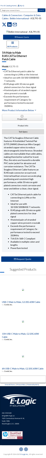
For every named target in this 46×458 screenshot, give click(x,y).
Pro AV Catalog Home (9, 6)
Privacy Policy (21, 384)
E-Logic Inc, (24, 454)
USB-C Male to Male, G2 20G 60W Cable (21, 302)
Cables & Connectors (12, 15)
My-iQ (22, 6)
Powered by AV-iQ (33, 384)
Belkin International (19, 18)
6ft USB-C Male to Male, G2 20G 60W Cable (23, 368)
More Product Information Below (18, 110)
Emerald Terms (10, 384)
